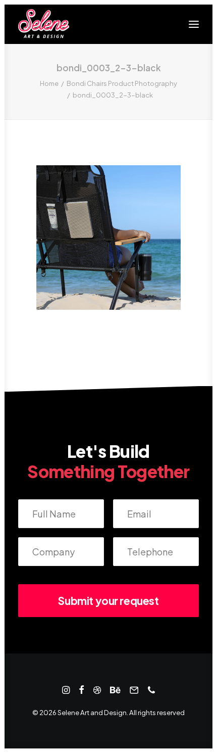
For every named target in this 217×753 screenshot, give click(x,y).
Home (49, 83)
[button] (194, 24)
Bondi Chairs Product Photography (122, 83)
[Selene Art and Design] (43, 24)
